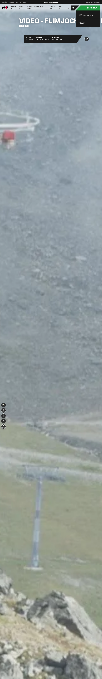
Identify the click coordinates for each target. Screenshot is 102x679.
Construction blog (93, 2)
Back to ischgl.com (51, 2)
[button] (68, 7)
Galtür (4, 2)
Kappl (18, 2)
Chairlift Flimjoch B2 (43, 39)
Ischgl (11, 2)
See (24, 2)
